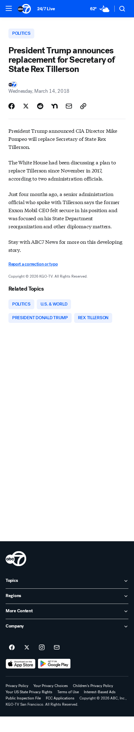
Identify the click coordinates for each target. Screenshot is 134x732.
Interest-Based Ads (100, 692)
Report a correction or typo (33, 264)
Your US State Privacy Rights (29, 692)
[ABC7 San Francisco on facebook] (12, 647)
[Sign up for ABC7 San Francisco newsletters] (56, 647)
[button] (8, 8)
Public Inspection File (23, 698)
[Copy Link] (83, 106)
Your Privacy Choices (50, 686)
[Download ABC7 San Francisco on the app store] (21, 664)
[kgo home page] (16, 558)
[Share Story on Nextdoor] (54, 106)
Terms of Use (68, 692)
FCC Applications (60, 698)
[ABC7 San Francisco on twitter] (27, 647)
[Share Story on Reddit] (40, 106)
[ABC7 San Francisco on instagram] (42, 647)
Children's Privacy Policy (93, 686)
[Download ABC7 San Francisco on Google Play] (54, 664)
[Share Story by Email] (69, 106)
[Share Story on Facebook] (11, 106)
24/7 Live (46, 9)
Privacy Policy (17, 686)
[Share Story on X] (26, 106)
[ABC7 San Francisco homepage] (24, 9)
